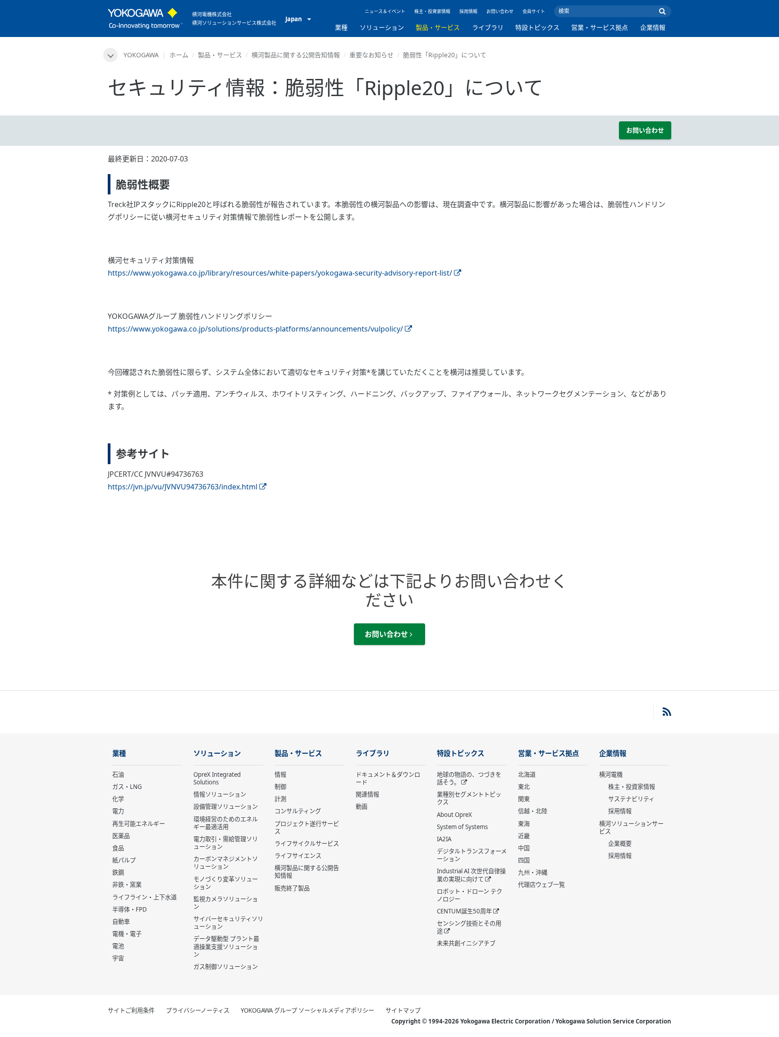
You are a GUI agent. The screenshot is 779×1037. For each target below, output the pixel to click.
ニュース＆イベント (385, 11)
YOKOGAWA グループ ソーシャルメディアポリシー (307, 1010)
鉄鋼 (118, 872)
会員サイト (533, 11)
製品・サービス (438, 27)
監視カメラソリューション (225, 903)
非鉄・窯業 (127, 884)
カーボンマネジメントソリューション (225, 863)
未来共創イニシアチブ (466, 943)
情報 (280, 774)
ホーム (179, 55)
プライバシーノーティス (197, 1010)
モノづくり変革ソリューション (225, 883)
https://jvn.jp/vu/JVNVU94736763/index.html (182, 487)
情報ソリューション (219, 794)
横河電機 (611, 774)
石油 (118, 774)
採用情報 (468, 11)
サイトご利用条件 (131, 1010)
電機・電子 (127, 934)
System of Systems (462, 827)
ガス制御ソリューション (225, 967)
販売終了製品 (292, 888)
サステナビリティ (631, 799)
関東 (524, 799)
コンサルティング (298, 811)
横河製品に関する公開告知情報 (296, 55)
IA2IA (444, 839)
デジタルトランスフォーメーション (472, 855)
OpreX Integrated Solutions (217, 778)
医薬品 (121, 836)
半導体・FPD (129, 909)
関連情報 (367, 794)
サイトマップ (403, 1010)
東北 (524, 787)
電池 (118, 946)
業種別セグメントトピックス (469, 798)
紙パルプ (124, 860)
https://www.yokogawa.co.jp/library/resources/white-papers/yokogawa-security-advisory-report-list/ (280, 273)
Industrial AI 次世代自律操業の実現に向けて (471, 875)
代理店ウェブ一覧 (541, 884)
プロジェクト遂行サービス (307, 827)
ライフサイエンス (298, 856)
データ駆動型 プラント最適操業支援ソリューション (226, 946)
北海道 (527, 774)
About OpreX (454, 815)
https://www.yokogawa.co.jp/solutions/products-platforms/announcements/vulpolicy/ (255, 329)
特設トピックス (537, 27)
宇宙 (118, 958)
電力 (118, 811)
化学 (118, 799)
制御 (280, 787)
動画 (361, 806)
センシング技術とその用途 (469, 927)
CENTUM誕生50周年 (464, 911)
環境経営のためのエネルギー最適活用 (225, 823)
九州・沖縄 (532, 872)
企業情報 (652, 27)
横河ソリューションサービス (631, 827)
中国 (524, 848)
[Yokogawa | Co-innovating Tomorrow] (145, 18)
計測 (280, 799)
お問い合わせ (499, 11)
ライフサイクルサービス (307, 843)
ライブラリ (488, 27)
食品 (118, 848)
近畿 (524, 836)
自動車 (121, 921)
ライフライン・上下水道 (144, 897)
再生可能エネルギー (138, 824)
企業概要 (620, 843)
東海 (524, 824)
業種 (341, 27)
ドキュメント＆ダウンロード (388, 778)
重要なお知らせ (371, 55)
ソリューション (382, 27)
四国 (524, 860)
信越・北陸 (532, 811)
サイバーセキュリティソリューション (228, 923)
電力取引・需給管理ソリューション (225, 843)
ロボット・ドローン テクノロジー (469, 895)
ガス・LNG (127, 787)
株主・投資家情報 (432, 11)
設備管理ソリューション (225, 806)
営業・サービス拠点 (599, 27)
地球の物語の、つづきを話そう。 (469, 778)
